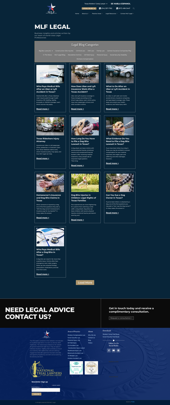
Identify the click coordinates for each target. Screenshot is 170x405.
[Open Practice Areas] (102, 14)
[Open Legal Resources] (117, 14)
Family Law (101, 51)
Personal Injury (102, 55)
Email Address (36, 387)
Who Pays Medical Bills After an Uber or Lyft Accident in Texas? (48, 89)
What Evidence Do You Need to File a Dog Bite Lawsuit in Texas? (117, 141)
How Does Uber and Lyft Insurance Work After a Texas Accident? (83, 89)
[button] (133, 8)
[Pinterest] (118, 350)
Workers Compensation (85, 59)
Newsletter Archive (74, 55)
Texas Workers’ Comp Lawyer (94, 4)
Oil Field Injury (89, 55)
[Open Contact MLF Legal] (133, 14)
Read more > (42, 109)
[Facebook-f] (109, 350)
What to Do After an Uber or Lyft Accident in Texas (118, 89)
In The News (47, 55)
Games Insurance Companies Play (119, 51)
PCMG (133, 402)
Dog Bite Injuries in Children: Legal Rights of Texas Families (83, 198)
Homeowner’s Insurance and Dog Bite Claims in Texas (48, 198)
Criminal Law (80, 51)
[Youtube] (114, 350)
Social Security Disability (118, 55)
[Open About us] (88, 14)
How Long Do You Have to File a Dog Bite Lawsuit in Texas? (83, 141)
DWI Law (91, 51)
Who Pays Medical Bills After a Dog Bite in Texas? (48, 252)
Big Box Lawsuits (45, 51)
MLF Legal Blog (59, 55)
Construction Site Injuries (64, 51)
